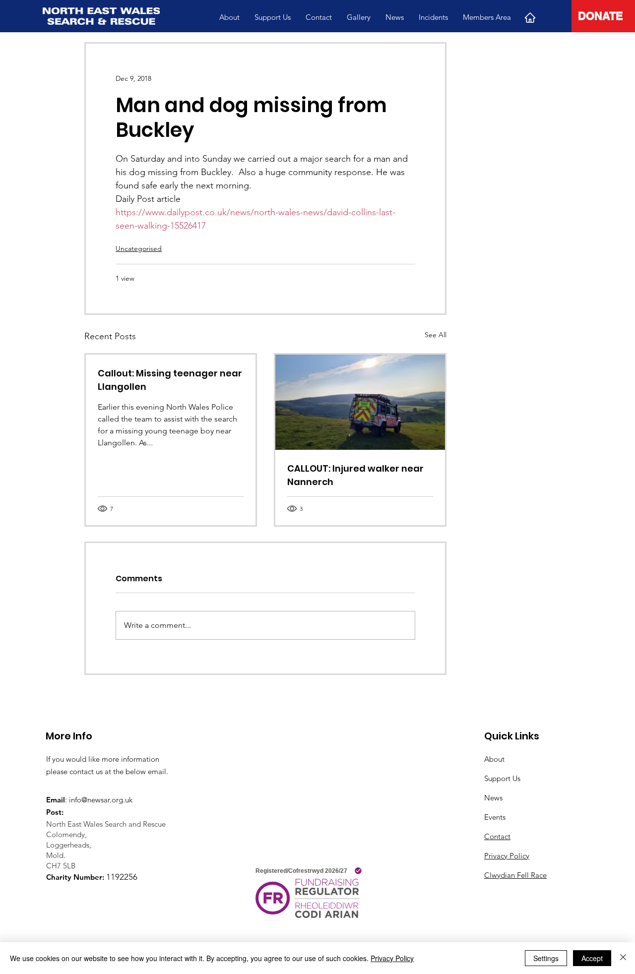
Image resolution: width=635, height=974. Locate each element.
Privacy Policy (506, 855)
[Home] (530, 17)
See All (435, 334)
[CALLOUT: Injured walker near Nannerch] (360, 402)
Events (495, 817)
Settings (546, 958)
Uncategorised (139, 248)
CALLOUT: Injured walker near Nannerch (355, 475)
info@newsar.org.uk (100, 799)
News (493, 797)
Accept (592, 958)
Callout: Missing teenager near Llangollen (170, 380)
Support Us (502, 778)
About (494, 759)
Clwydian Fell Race (515, 875)
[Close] (623, 958)
